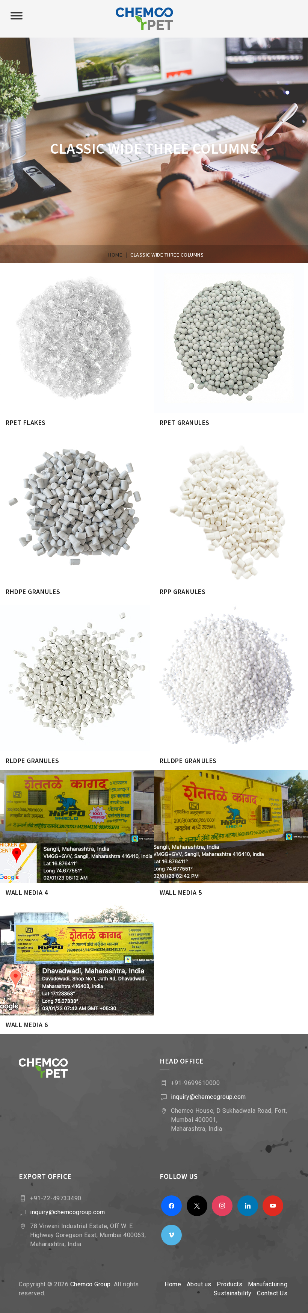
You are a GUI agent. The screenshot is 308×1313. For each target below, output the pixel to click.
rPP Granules (182, 591)
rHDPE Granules (33, 591)
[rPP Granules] (241, 445)
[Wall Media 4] (87, 783)
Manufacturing (268, 1284)
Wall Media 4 (27, 892)
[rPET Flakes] (87, 276)
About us (199, 1284)
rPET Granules (185, 422)
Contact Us (272, 1293)
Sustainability (233, 1293)
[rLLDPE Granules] (241, 614)
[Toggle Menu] (17, 15)
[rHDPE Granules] (87, 445)
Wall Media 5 (181, 892)
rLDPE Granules (32, 760)
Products (229, 1284)
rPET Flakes (26, 422)
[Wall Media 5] (241, 783)
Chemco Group (90, 1284)
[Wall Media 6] (87, 915)
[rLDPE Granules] (87, 614)
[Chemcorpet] (154, 19)
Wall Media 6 (27, 1024)
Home (173, 1284)
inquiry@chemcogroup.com (208, 1096)
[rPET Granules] (241, 276)
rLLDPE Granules (188, 760)
